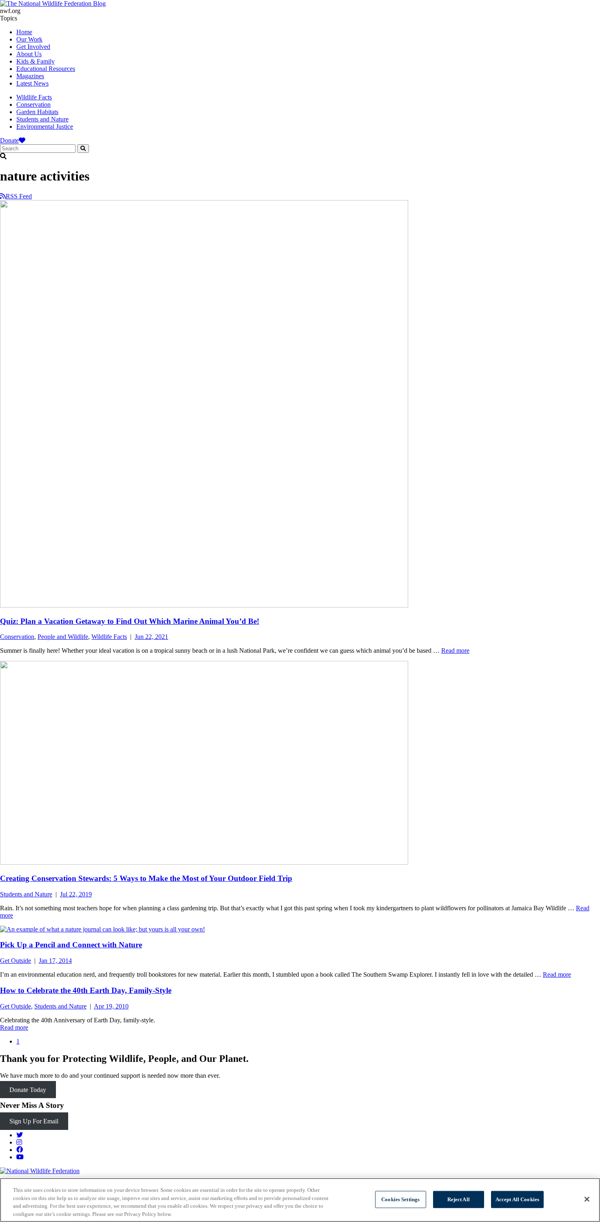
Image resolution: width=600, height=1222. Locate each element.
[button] (300, 156)
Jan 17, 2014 (55, 960)
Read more (455, 650)
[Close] (587, 1199)
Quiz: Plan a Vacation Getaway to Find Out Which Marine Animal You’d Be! (129, 621)
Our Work (29, 39)
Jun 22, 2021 (151, 636)
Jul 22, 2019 (76, 894)
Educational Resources (45, 68)
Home (24, 32)
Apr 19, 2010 (111, 1006)
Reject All (458, 1199)
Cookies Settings (400, 1199)
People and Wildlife (63, 636)
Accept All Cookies (517, 1199)
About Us (29, 54)
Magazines (30, 76)
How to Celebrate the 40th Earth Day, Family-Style (85, 990)
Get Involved (33, 46)
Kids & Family (35, 61)
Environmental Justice (44, 126)
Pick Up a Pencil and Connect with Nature (71, 944)
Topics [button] (8, 18)
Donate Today (27, 1089)
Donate (9, 140)
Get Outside (15, 960)
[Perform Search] (83, 148)
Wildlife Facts (34, 97)
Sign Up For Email (33, 1121)
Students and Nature (42, 119)
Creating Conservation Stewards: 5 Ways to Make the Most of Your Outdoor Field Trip (146, 878)
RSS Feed (19, 196)
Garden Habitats (37, 111)
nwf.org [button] (10, 10)
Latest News (32, 83)
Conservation (33, 104)
